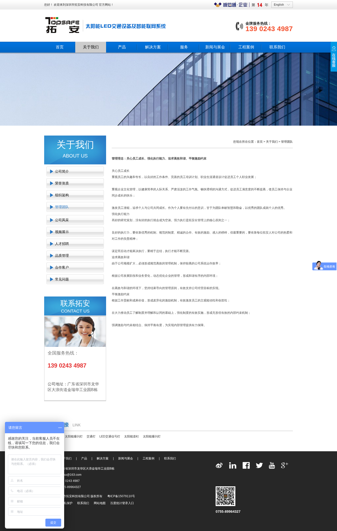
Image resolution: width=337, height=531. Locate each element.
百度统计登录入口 (122, 503)
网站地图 (100, 503)
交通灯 (91, 436)
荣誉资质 (62, 183)
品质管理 (62, 255)
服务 (184, 47)
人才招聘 (62, 244)
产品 (122, 47)
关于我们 (91, 47)
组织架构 (62, 195)
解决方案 (153, 47)
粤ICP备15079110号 (121, 496)
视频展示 (62, 232)
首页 (60, 47)
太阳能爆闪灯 (74, 436)
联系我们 (277, 47)
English (279, 4)
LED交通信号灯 (109, 436)
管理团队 (62, 207)
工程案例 (246, 47)
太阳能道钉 (131, 436)
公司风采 (62, 220)
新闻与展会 (215, 47)
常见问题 (62, 279)
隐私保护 (67, 503)
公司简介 (62, 171)
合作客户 (62, 267)
